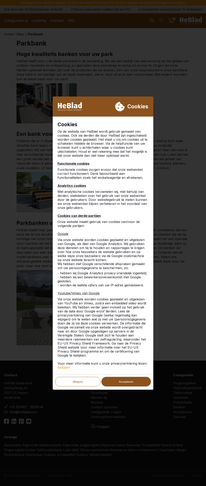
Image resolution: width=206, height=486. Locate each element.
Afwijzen (78, 381)
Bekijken (64, 367)
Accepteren (126, 381)
